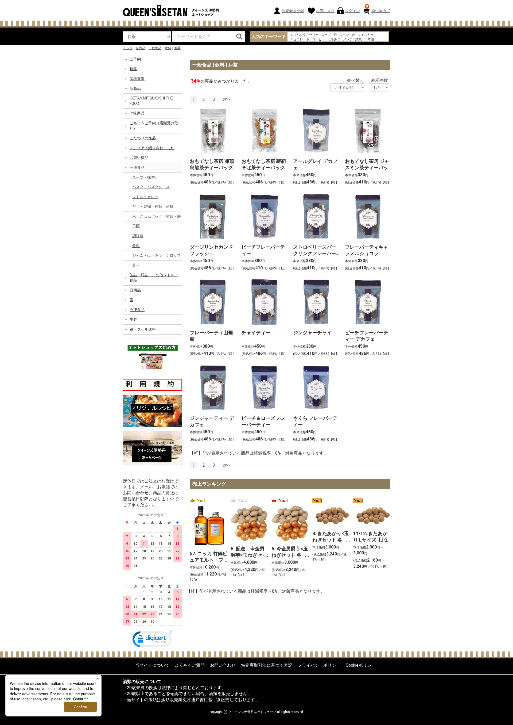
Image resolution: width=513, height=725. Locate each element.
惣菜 (358, 39)
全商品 (140, 48)
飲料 (168, 48)
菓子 (136, 265)
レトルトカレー (145, 197)
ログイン (352, 11)
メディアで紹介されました (152, 148)
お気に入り (325, 11)
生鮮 (133, 319)
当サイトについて (152, 665)
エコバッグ (298, 35)
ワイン (344, 35)
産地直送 (137, 78)
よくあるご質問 (190, 665)
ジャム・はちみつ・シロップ (156, 255)
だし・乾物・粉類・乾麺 (152, 206)
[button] (152, 640)
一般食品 (155, 48)
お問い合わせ (223, 665)
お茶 (177, 48)
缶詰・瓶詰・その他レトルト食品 (154, 277)
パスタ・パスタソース (151, 187)
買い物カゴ (378, 9)
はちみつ (334, 39)
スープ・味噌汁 (145, 177)
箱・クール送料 (143, 329)
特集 (133, 69)
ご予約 (135, 59)
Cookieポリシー (361, 665)
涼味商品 (137, 113)
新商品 (135, 88)
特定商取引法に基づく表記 (266, 665)
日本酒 (369, 39)
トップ (128, 48)
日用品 (135, 290)
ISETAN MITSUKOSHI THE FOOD (151, 101)
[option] (206, 540)
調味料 (137, 236)
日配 (136, 226)
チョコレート (299, 39)
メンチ (348, 39)
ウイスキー (365, 35)
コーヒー (318, 39)
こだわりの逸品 (143, 138)
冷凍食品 (137, 310)
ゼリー (313, 35)
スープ (326, 35)
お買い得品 (139, 157)
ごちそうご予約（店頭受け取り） (154, 126)
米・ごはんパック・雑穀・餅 (156, 216)
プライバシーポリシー (319, 665)
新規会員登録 (293, 11)
